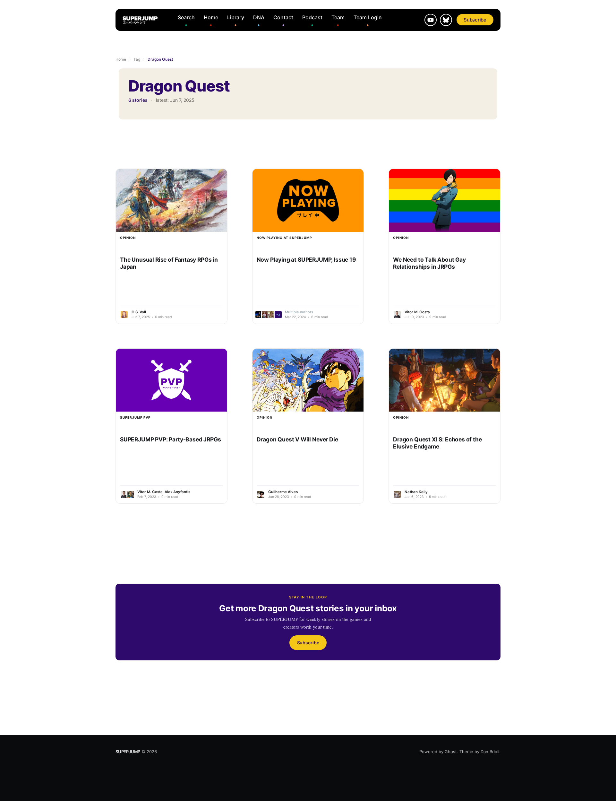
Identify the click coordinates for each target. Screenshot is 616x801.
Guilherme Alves (283, 492)
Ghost (451, 751)
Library (235, 17)
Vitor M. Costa (417, 312)
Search (186, 17)
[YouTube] (430, 20)
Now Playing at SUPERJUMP (284, 237)
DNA (258, 17)
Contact (283, 17)
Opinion (128, 237)
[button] (269, 314)
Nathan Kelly (416, 492)
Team (338, 17)
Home (211, 17)
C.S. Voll (139, 312)
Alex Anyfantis (177, 492)
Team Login (368, 17)
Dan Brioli (490, 751)
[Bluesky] (446, 20)
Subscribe (475, 20)
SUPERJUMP (128, 751)
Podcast (312, 17)
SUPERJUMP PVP (135, 417)
